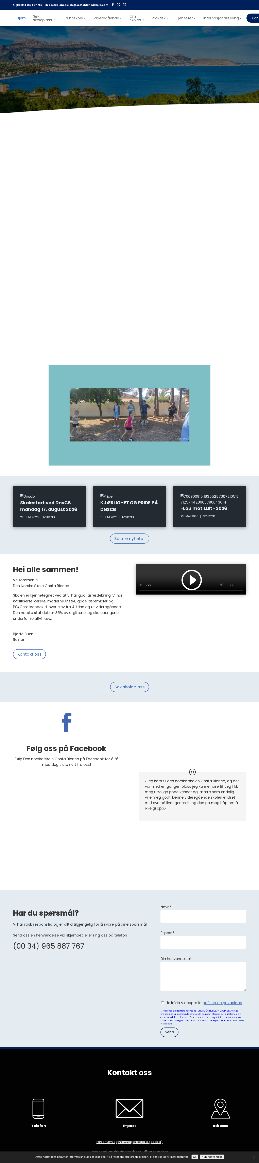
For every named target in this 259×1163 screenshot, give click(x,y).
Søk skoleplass (42, 18)
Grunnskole (73, 18)
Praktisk (159, 18)
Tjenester (184, 18)
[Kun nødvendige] (254, 1157)
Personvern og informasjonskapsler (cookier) (130, 1142)
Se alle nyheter (129, 538)
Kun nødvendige (212, 1156)
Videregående (106, 18)
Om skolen (135, 18)
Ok (194, 1156)
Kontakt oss (29, 654)
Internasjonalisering (221, 18)
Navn (165, 906)
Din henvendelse (176, 958)
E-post (167, 932)
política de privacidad (222, 1002)
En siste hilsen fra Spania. (129, 129)
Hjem (21, 18)
